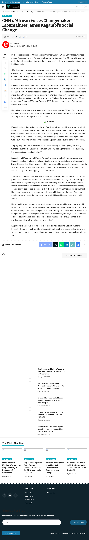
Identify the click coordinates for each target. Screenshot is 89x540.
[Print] (23, 37)
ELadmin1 (16, 43)
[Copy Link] (20, 37)
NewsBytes (7, 15)
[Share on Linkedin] (5, 79)
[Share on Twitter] (16, 37)
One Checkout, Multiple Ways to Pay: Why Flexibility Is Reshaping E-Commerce (51, 371)
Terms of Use (47, 2)
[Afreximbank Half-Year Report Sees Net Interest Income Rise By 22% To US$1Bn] (30, 430)
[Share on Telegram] (5, 85)
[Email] (5, 90)
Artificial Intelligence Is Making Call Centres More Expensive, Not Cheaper (50, 400)
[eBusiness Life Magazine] (13, 6)
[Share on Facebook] (12, 37)
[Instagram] (15, 495)
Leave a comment (75, 255)
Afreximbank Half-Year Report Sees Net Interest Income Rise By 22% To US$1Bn (50, 429)
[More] (27, 37)
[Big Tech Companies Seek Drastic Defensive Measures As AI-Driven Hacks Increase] (30, 387)
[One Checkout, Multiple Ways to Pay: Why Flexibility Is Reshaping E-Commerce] (30, 373)
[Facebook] (4, 495)
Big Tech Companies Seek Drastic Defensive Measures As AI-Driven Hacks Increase (51, 385)
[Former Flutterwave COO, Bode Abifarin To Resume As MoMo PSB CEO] (30, 416)
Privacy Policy (32, 2)
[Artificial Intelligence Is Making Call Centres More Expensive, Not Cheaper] (30, 401)
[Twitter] (10, 495)
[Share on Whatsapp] (5, 74)
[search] (73, 6)
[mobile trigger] (4, 6)
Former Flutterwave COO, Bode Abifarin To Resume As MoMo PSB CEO (50, 414)
